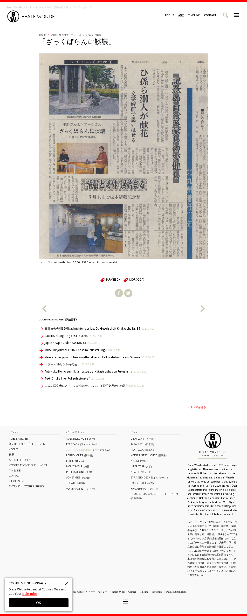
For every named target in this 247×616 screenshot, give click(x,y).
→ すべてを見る (196, 407)
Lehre (75, 461)
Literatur (141, 466)
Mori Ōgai (136, 279)
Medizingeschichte (148, 455)
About (169, 15)
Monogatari (78, 466)
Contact (210, 15)
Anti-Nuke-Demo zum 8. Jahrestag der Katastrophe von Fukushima (96, 371)
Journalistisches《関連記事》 (58, 319)
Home (42, 35)
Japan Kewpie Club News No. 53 (73, 343)
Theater (75, 483)
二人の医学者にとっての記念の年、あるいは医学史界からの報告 (94, 386)
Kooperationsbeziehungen (28, 465)
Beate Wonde (38, 17)
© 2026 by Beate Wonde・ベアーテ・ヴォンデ (84, 591)
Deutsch (142, 438)
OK (38, 603)
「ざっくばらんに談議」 (90, 35)
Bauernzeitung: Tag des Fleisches (74, 336)
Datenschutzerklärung (26, 486)
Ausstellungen (20, 460)
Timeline (194, 15)
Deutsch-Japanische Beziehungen (154, 496)
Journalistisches (61, 35)
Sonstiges (77, 477)
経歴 (181, 15)
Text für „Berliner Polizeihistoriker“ (75, 378)
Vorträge (80, 488)
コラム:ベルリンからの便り (70, 364)
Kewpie (142, 472)
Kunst (138, 461)
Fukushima (144, 488)
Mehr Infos (29, 593)
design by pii (118, 591)
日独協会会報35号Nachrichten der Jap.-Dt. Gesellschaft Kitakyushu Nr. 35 (100, 328)
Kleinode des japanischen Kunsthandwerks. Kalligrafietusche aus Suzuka (100, 357)
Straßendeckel (149, 477)
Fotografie (142, 483)
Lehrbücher (79, 455)
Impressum (16, 481)
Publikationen (19, 438)
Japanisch (113, 279)
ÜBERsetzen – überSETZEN (27, 444)
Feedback (82, 444)
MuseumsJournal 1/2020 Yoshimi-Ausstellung (82, 350)
